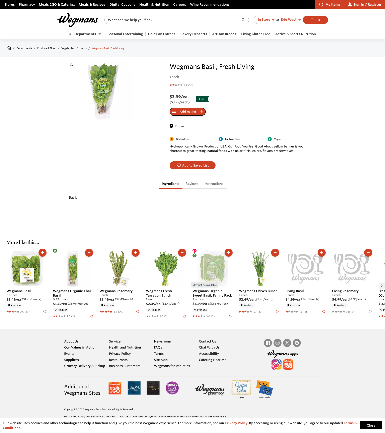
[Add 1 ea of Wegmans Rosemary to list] (136, 253)
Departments (24, 48)
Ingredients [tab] (170, 183)
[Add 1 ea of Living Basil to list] (322, 253)
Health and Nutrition (125, 347)
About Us (71, 341)
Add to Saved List (195, 165)
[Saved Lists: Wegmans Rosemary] (138, 311)
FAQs (158, 347)
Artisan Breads (224, 34)
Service (115, 341)
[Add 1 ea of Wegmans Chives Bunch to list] (275, 253)
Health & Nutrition (154, 4)
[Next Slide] (382, 286)
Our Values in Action (80, 347)
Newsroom (162, 341)
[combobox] (176, 20)
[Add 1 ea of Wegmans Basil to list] (42, 253)
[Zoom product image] (104, 91)
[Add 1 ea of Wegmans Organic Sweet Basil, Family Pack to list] (229, 253)
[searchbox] (174, 20)
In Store (264, 20)
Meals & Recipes (92, 4)
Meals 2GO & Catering (57, 4)
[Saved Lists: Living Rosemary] (370, 311)
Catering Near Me (212, 360)
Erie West (289, 20)
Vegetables (67, 48)
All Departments (82, 34)
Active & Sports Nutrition (295, 34)
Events (69, 354)
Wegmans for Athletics (172, 366)
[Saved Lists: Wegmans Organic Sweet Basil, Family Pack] (231, 316)
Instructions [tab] (214, 183)
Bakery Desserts (193, 34)
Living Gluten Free (255, 34)
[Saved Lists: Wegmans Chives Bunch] (277, 311)
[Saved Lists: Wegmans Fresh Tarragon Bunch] (184, 316)
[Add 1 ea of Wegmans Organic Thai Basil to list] (89, 253)
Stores (9, 4)
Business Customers (124, 366)
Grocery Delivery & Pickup (84, 366)
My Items (332, 4)
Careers (179, 4)
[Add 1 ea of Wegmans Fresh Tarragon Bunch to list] (182, 253)
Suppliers (71, 360)
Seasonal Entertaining (125, 34)
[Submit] (244, 20)
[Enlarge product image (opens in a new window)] (71, 64)
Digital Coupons (122, 4)
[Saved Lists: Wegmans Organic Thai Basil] (91, 316)
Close (371, 425)
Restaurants (118, 360)
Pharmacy (27, 4)
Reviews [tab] (192, 183)
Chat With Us (209, 347)
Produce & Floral (46, 48)
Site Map (161, 360)
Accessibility (209, 354)
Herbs (83, 48)
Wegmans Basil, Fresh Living (108, 48)
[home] (8, 48)
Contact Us (207, 341)
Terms (159, 354)
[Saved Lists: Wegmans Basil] (45, 311)
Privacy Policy (120, 354)
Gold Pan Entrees (161, 34)
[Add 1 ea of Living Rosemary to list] (368, 253)
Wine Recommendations (210, 4)
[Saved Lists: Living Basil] (324, 311)
